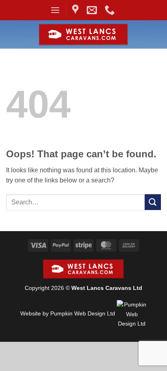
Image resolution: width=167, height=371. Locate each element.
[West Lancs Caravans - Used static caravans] (83, 35)
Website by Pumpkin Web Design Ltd (67, 314)
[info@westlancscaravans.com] (93, 10)
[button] (55, 10)
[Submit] (153, 202)
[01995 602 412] (111, 10)
